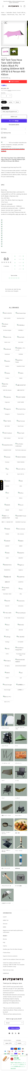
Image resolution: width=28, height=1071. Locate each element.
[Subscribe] (21, 1023)
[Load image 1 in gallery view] (5, 52)
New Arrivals (10, 14)
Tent (20, 14)
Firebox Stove (6, 952)
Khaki (17, 102)
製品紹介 (5, 935)
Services (5, 923)
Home (2, 12)
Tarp (16, 14)
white (10, 102)
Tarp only (5, 108)
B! (6, 85)
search (5, 917)
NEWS (4, 927)
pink (4, 102)
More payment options (14, 124)
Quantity (3, 93)
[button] (3, 6)
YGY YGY (3, 137)
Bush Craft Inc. (21, 12)
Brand (15, 12)
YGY (24, 14)
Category (3, 14)
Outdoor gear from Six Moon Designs (12, 949)
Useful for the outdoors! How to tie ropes (14, 959)
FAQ (4, 942)
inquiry (5, 946)
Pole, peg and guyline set (10, 111)
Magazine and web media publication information (13, 931)
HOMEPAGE (6, 973)
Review (5, 939)
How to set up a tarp (8, 970)
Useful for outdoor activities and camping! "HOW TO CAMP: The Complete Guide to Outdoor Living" (13, 964)
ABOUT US (5, 920)
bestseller (9, 12)
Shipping (9, 90)
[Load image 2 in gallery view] (14, 52)
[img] (4, 78)
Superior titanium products (10, 956)
